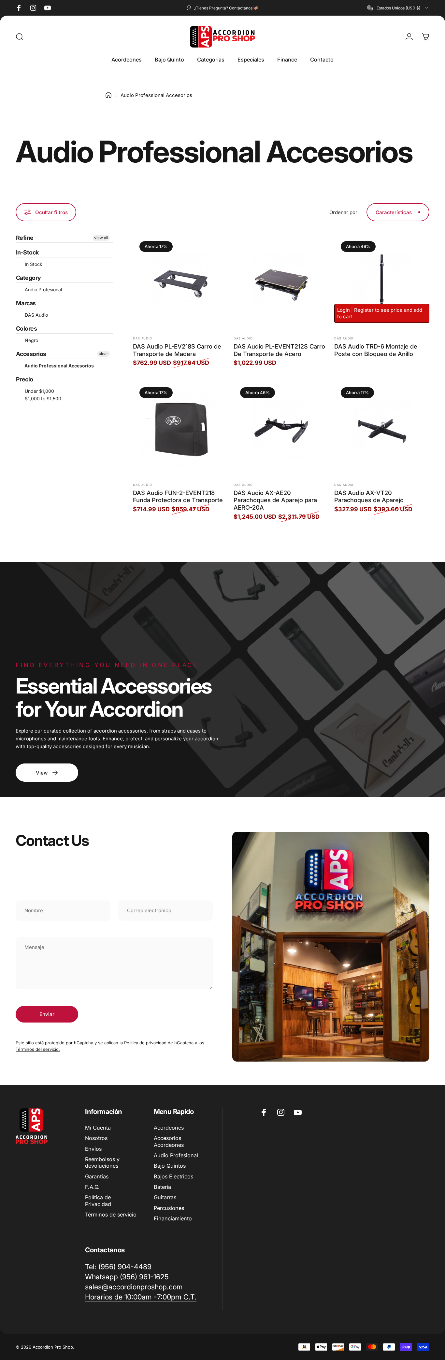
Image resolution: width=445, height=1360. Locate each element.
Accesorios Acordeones (169, 1141)
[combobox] (398, 8)
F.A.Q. (92, 1187)
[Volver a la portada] (108, 95)
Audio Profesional (42, 289)
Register (364, 310)
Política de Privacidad (98, 1200)
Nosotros (96, 1138)
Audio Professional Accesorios (58, 365)
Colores (26, 328)
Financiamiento (173, 1218)
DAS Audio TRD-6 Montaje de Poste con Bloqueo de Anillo (375, 350)
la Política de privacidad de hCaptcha (157, 1042)
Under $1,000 (38, 391)
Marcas (26, 303)
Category (28, 277)
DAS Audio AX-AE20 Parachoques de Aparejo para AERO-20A (275, 500)
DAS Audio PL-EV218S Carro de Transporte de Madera (177, 350)
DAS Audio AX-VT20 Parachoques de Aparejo (369, 496)
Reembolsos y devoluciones (102, 1162)
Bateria (162, 1187)
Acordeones (169, 1127)
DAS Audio (35, 315)
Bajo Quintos (170, 1165)
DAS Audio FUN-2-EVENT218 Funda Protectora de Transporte (178, 496)
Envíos (93, 1149)
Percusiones (169, 1208)
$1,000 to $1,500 (42, 398)
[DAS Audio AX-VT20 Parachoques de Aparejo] (381, 428)
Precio (24, 379)
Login (343, 310)
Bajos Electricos (173, 1176)
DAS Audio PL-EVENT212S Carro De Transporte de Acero (279, 350)
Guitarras (165, 1197)
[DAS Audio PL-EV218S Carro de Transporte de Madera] (180, 282)
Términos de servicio (110, 1214)
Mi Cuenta (98, 1127)
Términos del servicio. (38, 1049)
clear (103, 353)
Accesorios (31, 353)
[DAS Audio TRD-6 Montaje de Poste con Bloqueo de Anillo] (381, 282)
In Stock (32, 264)
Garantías (96, 1176)
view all (101, 237)
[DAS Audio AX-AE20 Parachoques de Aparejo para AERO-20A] (281, 428)
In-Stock (27, 252)
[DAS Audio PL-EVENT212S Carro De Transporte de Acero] (281, 282)
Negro (30, 340)
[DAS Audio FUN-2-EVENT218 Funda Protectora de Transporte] (180, 428)
